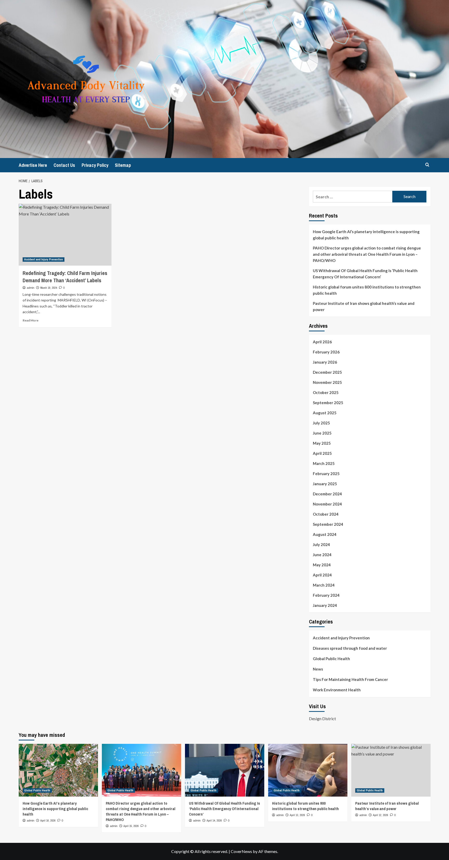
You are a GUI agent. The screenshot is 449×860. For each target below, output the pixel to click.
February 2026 (326, 352)
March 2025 (324, 463)
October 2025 (326, 392)
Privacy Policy (95, 165)
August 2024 (324, 534)
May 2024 (322, 564)
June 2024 (322, 554)
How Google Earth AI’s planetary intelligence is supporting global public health (366, 234)
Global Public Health (331, 658)
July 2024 (321, 544)
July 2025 (321, 423)
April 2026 (322, 341)
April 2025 (322, 453)
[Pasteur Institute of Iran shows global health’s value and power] (391, 770)
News (318, 669)
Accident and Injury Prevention (43, 259)
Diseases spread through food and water (350, 648)
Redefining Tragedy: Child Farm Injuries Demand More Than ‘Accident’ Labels (65, 277)
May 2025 (322, 443)
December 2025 (327, 372)
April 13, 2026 (297, 815)
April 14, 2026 (214, 820)
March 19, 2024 (48, 288)
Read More (30, 320)
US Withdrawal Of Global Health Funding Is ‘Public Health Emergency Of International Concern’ (365, 273)
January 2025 (325, 483)
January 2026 (325, 362)
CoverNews (241, 851)
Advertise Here (33, 165)
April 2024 (322, 575)
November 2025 (327, 382)
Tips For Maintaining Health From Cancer (350, 679)
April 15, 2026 (131, 826)
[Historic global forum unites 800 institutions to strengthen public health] (307, 770)
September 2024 (328, 524)
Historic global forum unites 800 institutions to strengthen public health (367, 290)
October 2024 (326, 514)
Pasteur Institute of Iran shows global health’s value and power (363, 306)
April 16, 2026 (48, 820)
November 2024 (327, 504)
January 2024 (325, 605)
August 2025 (324, 412)
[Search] (427, 164)
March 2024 (324, 585)
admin (30, 287)
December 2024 (327, 493)
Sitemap (123, 165)
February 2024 (326, 595)
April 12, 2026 (380, 815)
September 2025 (328, 402)
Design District (322, 718)
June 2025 (322, 433)
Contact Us (64, 165)
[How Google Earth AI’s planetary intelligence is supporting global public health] (58, 770)
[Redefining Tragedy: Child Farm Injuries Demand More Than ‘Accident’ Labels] (65, 235)
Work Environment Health (337, 689)
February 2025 (326, 473)
